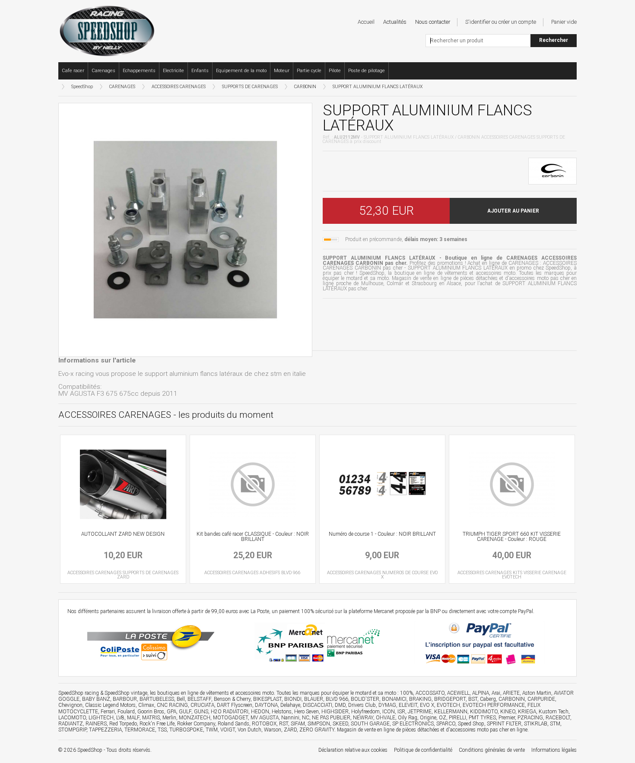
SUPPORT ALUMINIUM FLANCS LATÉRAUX (377, 86)
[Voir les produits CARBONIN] (552, 170)
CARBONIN (305, 86)
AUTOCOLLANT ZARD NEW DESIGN (123, 534)
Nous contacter (432, 22)
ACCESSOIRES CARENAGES (179, 86)
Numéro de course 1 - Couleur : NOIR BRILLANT (382, 534)
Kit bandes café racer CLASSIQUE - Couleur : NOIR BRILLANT (253, 536)
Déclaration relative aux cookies (352, 750)
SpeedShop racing (78, 693)
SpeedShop (82, 86)
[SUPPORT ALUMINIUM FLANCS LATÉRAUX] (185, 230)
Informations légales (554, 750)
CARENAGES (122, 86)
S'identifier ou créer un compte (500, 22)
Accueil (366, 22)
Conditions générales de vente (492, 750)
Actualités (394, 22)
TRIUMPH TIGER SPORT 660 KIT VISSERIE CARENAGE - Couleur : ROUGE (512, 536)
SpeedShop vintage (126, 693)
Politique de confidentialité (423, 750)
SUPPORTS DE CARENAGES (250, 86)
